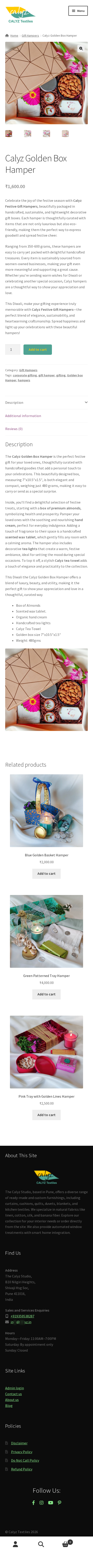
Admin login (14, 1388)
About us (12, 1399)
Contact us (13, 1394)
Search (46, 1544)
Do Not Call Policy (25, 1460)
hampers (24, 380)
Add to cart (38, 349)
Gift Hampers (30, 35)
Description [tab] (14, 402)
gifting (60, 375)
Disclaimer (19, 1443)
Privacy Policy (21, 1452)
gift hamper (46, 375)
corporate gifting (25, 375)
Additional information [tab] (23, 415)
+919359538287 (22, 1316)
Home (14, 35)
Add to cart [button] (46, 873)
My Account (15, 1544)
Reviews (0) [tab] (14, 428)
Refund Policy (21, 1469)
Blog (9, 1405)
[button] (81, 48)
